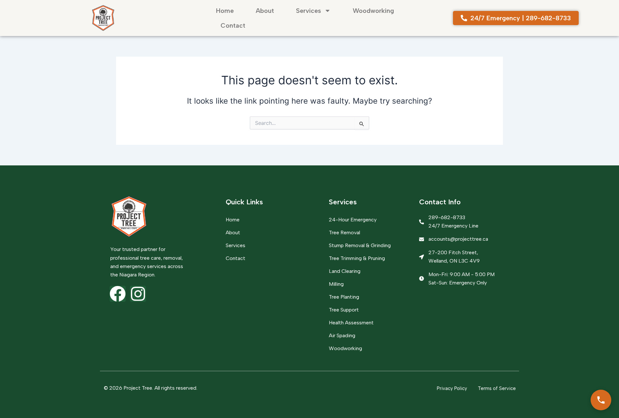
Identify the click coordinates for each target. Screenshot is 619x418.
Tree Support (344, 310)
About (265, 10)
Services (308, 10)
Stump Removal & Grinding (360, 245)
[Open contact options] (601, 400)
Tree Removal (344, 232)
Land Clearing (344, 271)
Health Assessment (351, 323)
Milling (336, 284)
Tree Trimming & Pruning (357, 258)
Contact (233, 25)
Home (225, 10)
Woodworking (373, 10)
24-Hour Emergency (353, 220)
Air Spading (342, 335)
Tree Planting (344, 297)
